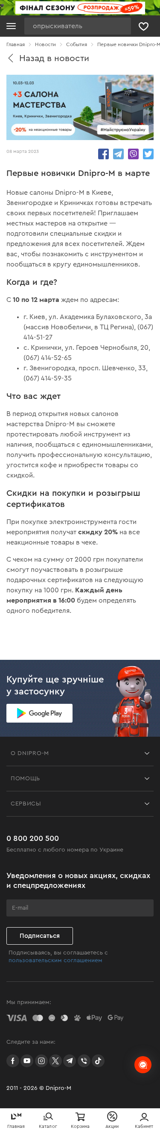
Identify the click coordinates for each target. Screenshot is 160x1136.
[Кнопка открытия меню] (11, 26)
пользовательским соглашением (55, 960)
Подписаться (40, 936)
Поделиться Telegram (118, 154)
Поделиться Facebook (103, 154)
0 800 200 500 (32, 838)
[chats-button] (142, 1064)
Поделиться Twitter (148, 154)
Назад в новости (54, 58)
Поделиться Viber (133, 154)
